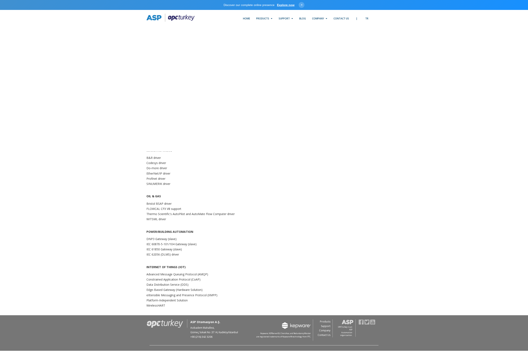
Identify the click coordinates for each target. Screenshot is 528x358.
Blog (302, 18)
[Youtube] (372, 322)
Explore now (286, 5)
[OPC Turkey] (170, 18)
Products (263, 18)
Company (318, 18)
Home (246, 18)
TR (367, 18)
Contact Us (341, 18)
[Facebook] (361, 322)
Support (284, 18)
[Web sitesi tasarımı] (376, 337)
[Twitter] (367, 322)
